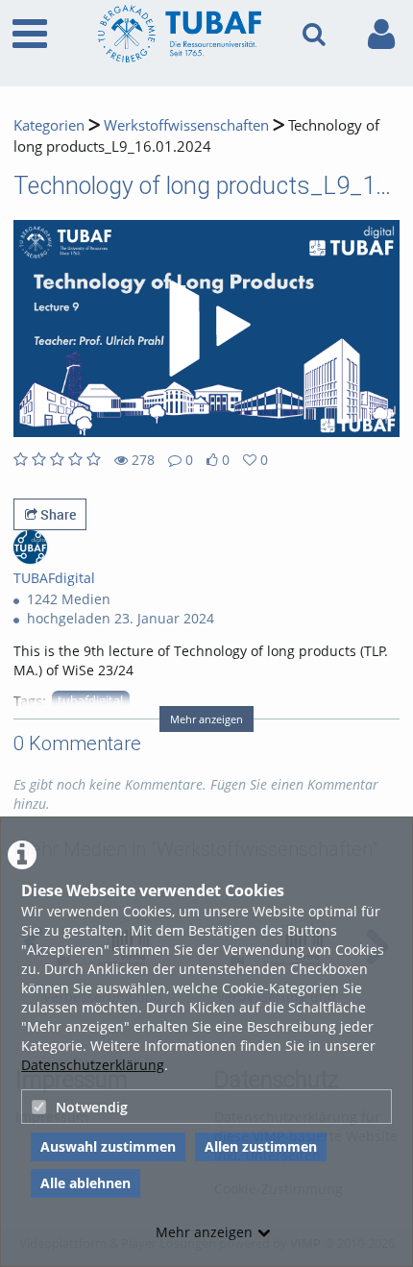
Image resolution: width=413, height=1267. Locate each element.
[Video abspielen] (206, 328)
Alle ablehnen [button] (85, 1183)
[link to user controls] (381, 34)
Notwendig (92, 1107)
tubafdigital (90, 701)
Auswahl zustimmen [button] (108, 1146)
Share (56, 514)
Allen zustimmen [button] (261, 1146)
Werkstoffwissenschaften (186, 125)
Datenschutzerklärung (92, 1065)
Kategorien (49, 125)
